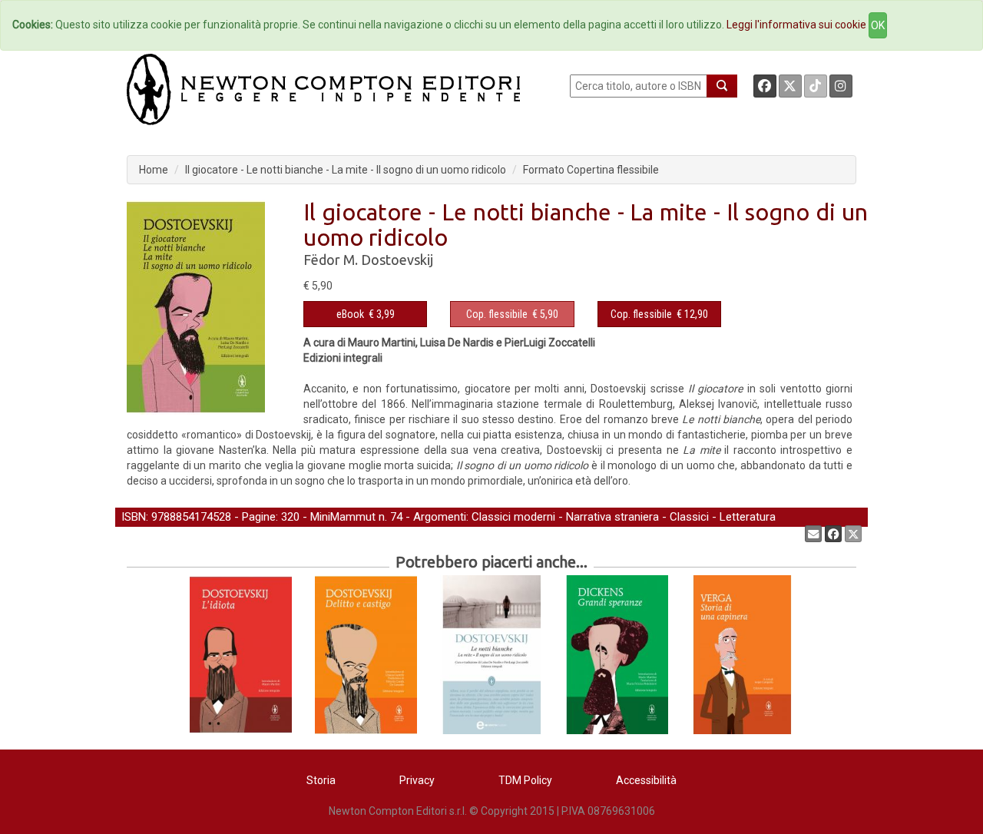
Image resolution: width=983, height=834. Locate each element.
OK (878, 25)
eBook (350, 314)
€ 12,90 (659, 314)
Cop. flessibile (497, 314)
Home (153, 170)
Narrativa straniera (612, 517)
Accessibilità (646, 780)
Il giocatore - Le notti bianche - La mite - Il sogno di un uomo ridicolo (345, 170)
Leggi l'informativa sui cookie (796, 24)
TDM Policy (525, 780)
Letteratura (748, 517)
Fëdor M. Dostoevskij (368, 259)
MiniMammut (343, 517)
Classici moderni (513, 517)
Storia (321, 780)
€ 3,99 (365, 314)
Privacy (417, 780)
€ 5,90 (512, 314)
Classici (689, 517)
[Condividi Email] (813, 533)
